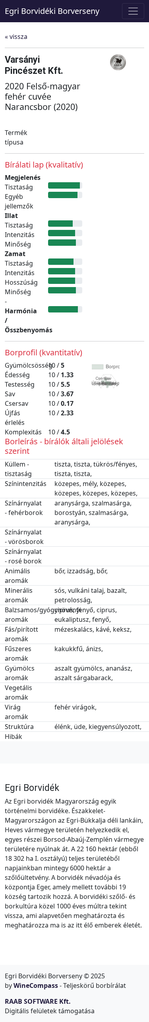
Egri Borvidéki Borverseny (52, 11)
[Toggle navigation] (133, 11)
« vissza (16, 36)
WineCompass (36, 985)
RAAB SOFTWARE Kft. (38, 1001)
